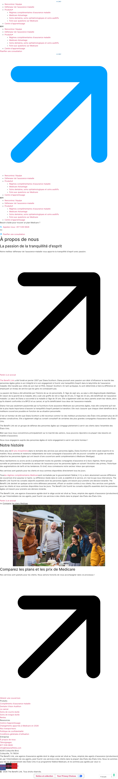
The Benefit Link (7, 380)
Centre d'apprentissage (15, 23)
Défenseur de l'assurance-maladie (19, 7)
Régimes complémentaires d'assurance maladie (29, 12)
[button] (59, 26)
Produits (8, 10)
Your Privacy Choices (66, 776)
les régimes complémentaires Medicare (21, 475)
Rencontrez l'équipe (13, 4)
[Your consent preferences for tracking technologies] (114, 775)
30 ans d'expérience (20, 451)
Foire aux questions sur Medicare (23, 21)
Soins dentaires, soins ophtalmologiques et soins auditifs (34, 18)
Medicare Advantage (18, 15)
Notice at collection (44, 776)
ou (14, 503)
